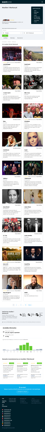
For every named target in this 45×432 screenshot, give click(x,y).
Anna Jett (18, 375)
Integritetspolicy (12, 401)
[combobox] (34, 33)
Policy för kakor (12, 398)
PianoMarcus (5, 375)
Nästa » (30, 305)
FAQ (3, 398)
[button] (22, 30)
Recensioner (20, 38)
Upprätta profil (22, 392)
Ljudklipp (5, 38)
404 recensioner (13, 22)
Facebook (41, 430)
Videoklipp (12, 38)
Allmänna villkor (12, 400)
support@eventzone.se (36, 403)
